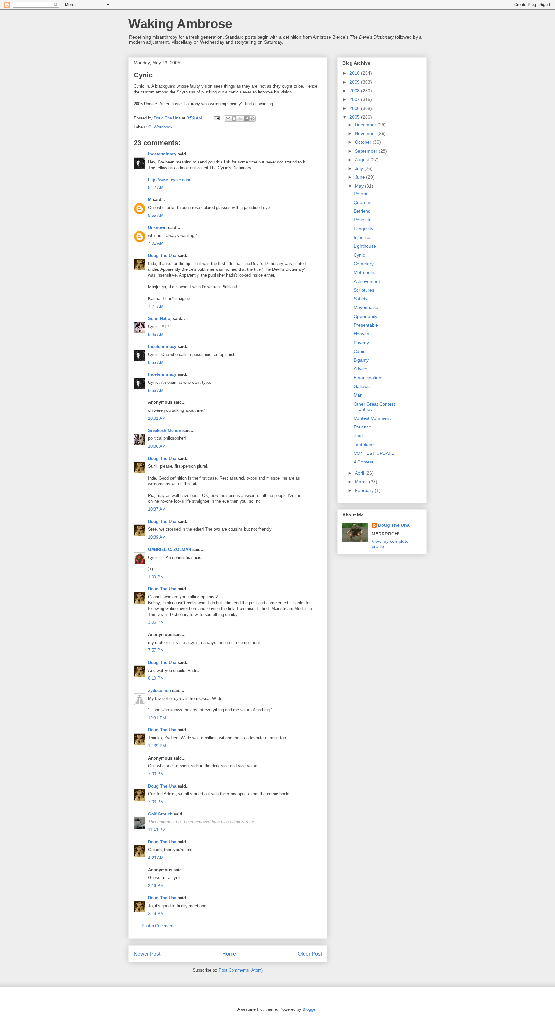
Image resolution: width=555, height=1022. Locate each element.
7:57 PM (156, 650)
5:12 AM (155, 187)
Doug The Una (162, 255)
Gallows (362, 386)
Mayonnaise (366, 307)
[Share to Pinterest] (252, 118)
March (362, 481)
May (360, 186)
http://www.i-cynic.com (169, 179)
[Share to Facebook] (246, 118)
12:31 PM (157, 718)
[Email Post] (216, 118)
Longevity (363, 228)
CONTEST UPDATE (374, 453)
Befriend (362, 211)
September (367, 151)
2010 (355, 72)
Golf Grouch (160, 814)
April (360, 473)
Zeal (358, 435)
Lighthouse (365, 246)
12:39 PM (157, 746)
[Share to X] (240, 118)
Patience (362, 426)
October (364, 142)
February (365, 490)
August (362, 159)
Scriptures (364, 290)
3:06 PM (156, 622)
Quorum (362, 202)
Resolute (363, 219)
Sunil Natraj (160, 318)
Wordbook (163, 127)
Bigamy (361, 360)
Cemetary (364, 263)
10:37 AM (157, 509)
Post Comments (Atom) (241, 970)
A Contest (363, 461)
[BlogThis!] (234, 118)
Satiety (360, 298)
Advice (360, 368)
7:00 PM (156, 773)
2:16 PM (156, 885)
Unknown (157, 227)
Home (229, 953)
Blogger (309, 1009)
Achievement (367, 281)
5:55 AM (155, 215)
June (360, 177)
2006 (355, 108)
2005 (355, 116)
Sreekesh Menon (164, 430)
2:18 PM (156, 913)
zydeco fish (159, 690)
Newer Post (147, 953)
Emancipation (367, 377)
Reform (361, 193)
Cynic (359, 255)
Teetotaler (364, 444)
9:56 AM (155, 390)
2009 (355, 81)
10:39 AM (157, 537)
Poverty (361, 342)
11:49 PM (157, 829)
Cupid (360, 351)
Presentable (366, 325)
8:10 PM (156, 678)
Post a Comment (157, 925)
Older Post (310, 953)
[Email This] (228, 118)
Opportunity (365, 316)
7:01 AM (155, 243)
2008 (355, 90)
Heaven (361, 333)
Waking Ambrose (180, 24)
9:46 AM (155, 334)
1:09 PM (156, 577)
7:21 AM (155, 306)
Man (358, 395)
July (359, 168)
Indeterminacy (162, 154)
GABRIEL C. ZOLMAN (169, 549)
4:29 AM (155, 857)
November (366, 133)
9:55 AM (155, 362)
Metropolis (364, 272)
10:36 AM (157, 446)
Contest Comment (372, 418)
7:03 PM (156, 801)
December (366, 124)
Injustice (362, 237)
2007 (355, 99)
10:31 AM (157, 418)
